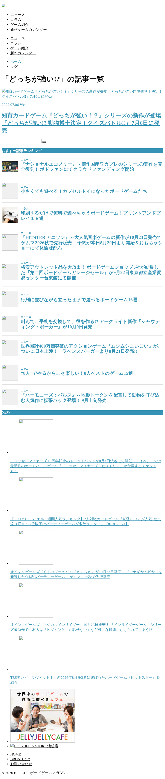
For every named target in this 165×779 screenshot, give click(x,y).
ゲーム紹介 (19, 25)
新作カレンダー (23, 53)
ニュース (17, 15)
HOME (15, 754)
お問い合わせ (21, 764)
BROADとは (20, 759)
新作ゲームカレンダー (28, 30)
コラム (15, 20)
